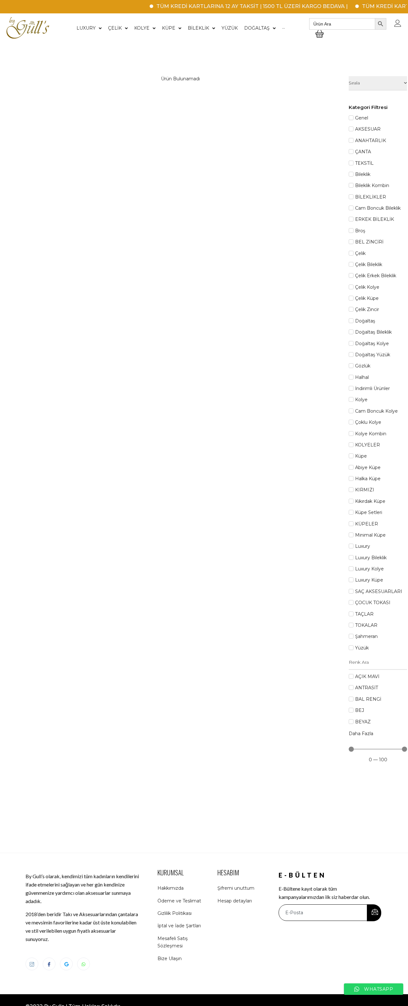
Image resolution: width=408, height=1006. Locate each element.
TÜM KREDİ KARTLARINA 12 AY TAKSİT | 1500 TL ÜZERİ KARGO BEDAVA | (242, 6)
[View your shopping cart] (320, 38)
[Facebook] (49, 964)
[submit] (374, 912)
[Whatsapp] (83, 964)
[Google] (66, 964)
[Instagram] (32, 964)
